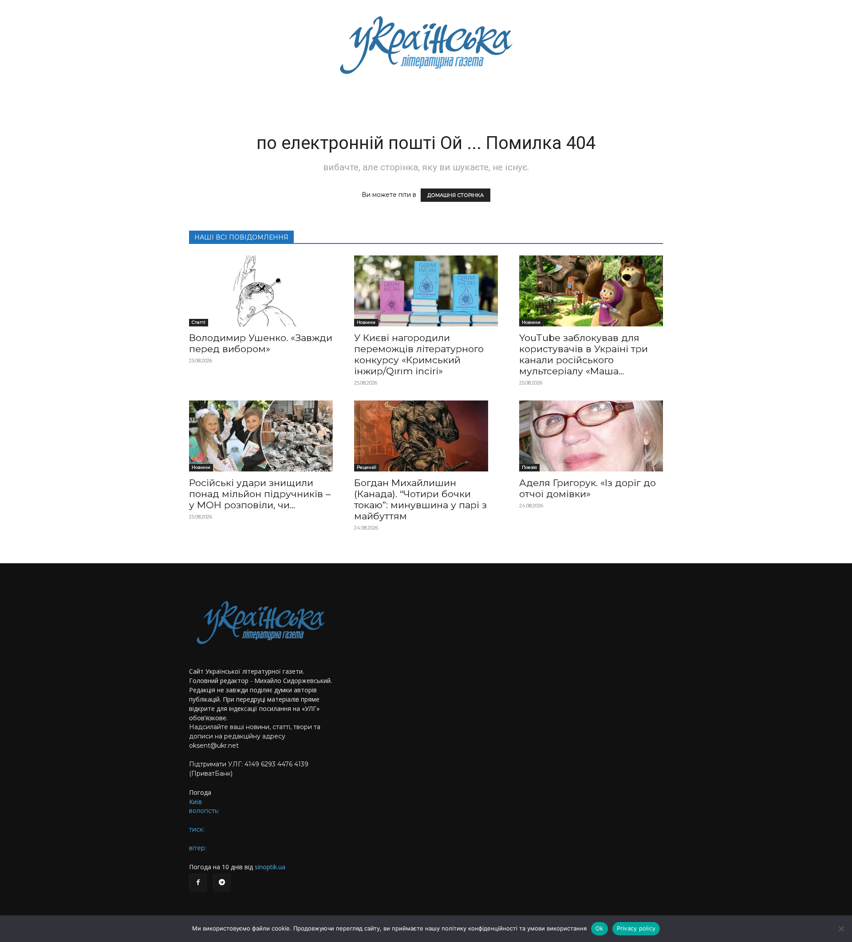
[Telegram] (222, 882)
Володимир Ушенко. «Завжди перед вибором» (260, 343)
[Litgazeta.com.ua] (426, 44)
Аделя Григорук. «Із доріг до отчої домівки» (587, 488)
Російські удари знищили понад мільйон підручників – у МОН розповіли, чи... (260, 493)
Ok (600, 928)
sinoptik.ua (270, 867)
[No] (840, 928)
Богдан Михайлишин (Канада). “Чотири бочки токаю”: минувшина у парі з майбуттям (420, 499)
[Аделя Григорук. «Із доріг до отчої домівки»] (591, 435)
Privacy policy (636, 928)
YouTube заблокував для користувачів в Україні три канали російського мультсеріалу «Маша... (583, 354)
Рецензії (366, 467)
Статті (198, 322)
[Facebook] (198, 882)
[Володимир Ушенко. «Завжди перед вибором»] (261, 290)
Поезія (529, 467)
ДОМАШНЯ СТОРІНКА (455, 195)
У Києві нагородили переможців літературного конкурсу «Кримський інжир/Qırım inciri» (419, 354)
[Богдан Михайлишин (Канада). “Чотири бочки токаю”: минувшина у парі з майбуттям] (426, 435)
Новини (366, 322)
